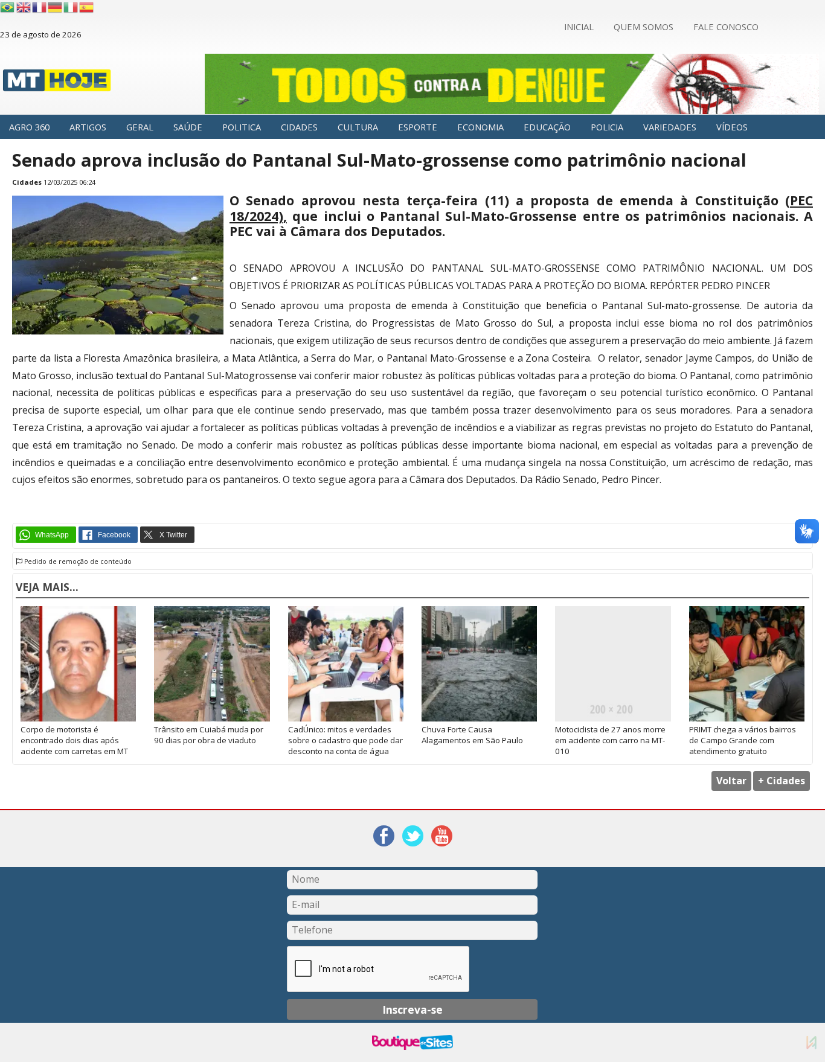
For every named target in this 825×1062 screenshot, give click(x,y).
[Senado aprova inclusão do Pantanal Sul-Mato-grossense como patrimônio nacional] (117, 331)
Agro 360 (29, 127)
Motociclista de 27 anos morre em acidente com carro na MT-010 (610, 740)
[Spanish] (87, 7)
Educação (547, 127)
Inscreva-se (412, 1009)
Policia (607, 127)
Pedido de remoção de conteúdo (77, 561)
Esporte (417, 127)
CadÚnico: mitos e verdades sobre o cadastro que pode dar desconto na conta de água (345, 740)
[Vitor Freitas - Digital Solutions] (811, 1042)
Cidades (299, 127)
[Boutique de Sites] (412, 1042)
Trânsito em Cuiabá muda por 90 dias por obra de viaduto (208, 735)
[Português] (7, 7)
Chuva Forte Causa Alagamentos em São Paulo (472, 735)
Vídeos (732, 127)
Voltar (731, 780)
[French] (40, 7)
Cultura (358, 127)
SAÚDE (187, 127)
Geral (139, 127)
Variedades (669, 127)
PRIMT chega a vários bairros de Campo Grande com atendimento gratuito (742, 740)
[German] (55, 7)
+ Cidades (781, 780)
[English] (24, 7)
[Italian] (71, 7)
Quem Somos (643, 27)
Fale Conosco (726, 27)
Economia (480, 127)
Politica (241, 127)
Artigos (87, 127)
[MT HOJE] (57, 83)
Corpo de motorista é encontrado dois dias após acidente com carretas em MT (74, 740)
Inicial (579, 27)
